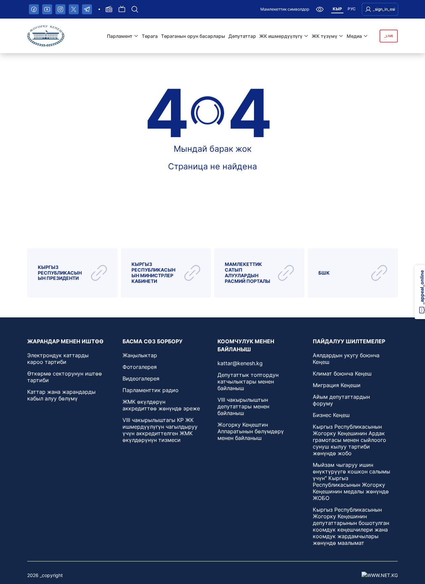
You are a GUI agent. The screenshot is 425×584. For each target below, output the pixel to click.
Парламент (119, 36)
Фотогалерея (140, 367)
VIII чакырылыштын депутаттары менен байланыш (243, 406)
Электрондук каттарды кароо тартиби (58, 358)
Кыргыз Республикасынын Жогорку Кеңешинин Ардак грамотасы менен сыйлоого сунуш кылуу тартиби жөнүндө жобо (349, 440)
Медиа (354, 36)
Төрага (150, 36)
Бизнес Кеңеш (331, 415)
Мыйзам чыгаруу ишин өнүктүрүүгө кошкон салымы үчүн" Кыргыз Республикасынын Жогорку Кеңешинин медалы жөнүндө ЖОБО (351, 481)
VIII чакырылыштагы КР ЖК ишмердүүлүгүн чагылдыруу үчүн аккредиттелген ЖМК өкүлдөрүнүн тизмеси (160, 430)
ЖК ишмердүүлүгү (280, 36)
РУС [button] (352, 8)
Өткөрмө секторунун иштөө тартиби (64, 376)
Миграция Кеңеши (337, 385)
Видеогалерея (141, 378)
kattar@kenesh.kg (240, 363)
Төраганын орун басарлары (193, 36)
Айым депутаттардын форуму (341, 400)
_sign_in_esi (384, 9)
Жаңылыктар (140, 355)
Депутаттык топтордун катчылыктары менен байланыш (248, 381)
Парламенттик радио (151, 390)
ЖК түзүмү (324, 36)
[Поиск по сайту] (135, 9)
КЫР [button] (337, 8)
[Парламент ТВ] (122, 9)
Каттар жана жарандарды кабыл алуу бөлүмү (61, 395)
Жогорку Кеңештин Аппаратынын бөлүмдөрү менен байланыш (250, 431)
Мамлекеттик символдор (284, 9)
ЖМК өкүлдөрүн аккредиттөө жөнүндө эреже (161, 405)
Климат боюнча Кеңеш (342, 373)
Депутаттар (242, 36)
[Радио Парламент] (109, 9)
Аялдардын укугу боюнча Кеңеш (346, 358)
